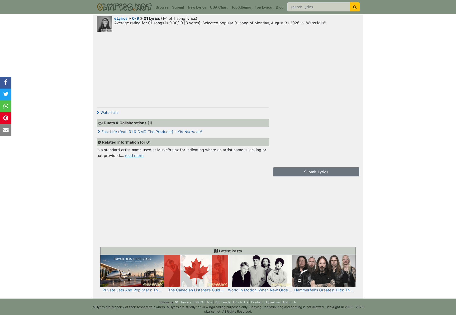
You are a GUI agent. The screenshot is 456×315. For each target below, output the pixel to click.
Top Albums (241, 7)
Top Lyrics (263, 7)
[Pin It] (5, 118)
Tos (209, 302)
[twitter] (176, 302)
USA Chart (219, 7)
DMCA (199, 302)
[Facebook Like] (5, 83)
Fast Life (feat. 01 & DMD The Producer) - (151, 131)
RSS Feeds (222, 302)
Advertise (273, 302)
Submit (178, 7)
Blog (280, 7)
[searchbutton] (355, 6)
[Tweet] (5, 94)
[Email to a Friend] (5, 130)
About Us (290, 302)
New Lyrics (197, 7)
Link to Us (240, 302)
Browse (162, 7)
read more (134, 155)
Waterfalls (109, 112)
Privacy (186, 302)
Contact (257, 302)
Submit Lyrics (316, 172)
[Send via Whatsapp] (5, 106)
